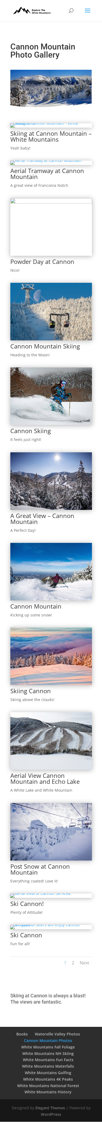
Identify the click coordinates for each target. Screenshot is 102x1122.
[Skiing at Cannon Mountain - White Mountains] (51, 123)
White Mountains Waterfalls (48, 1066)
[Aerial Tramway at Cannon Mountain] (46, 160)
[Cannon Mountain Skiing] (51, 338)
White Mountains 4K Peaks (48, 1079)
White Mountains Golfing (48, 1072)
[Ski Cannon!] (40, 893)
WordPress (51, 1114)
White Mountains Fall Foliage (48, 1047)
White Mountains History (48, 1091)
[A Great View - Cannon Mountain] (51, 508)
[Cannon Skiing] (51, 423)
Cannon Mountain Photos (48, 1040)
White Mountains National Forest (48, 1085)
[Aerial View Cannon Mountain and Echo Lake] (51, 768)
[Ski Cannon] (51, 924)
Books (22, 1034)
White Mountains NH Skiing (48, 1053)
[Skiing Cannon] (51, 683)
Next (84, 963)
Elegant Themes (50, 1107)
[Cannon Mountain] (51, 599)
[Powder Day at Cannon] (51, 202)
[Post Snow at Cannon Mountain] (51, 859)
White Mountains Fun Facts (48, 1059)
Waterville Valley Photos (57, 1034)
